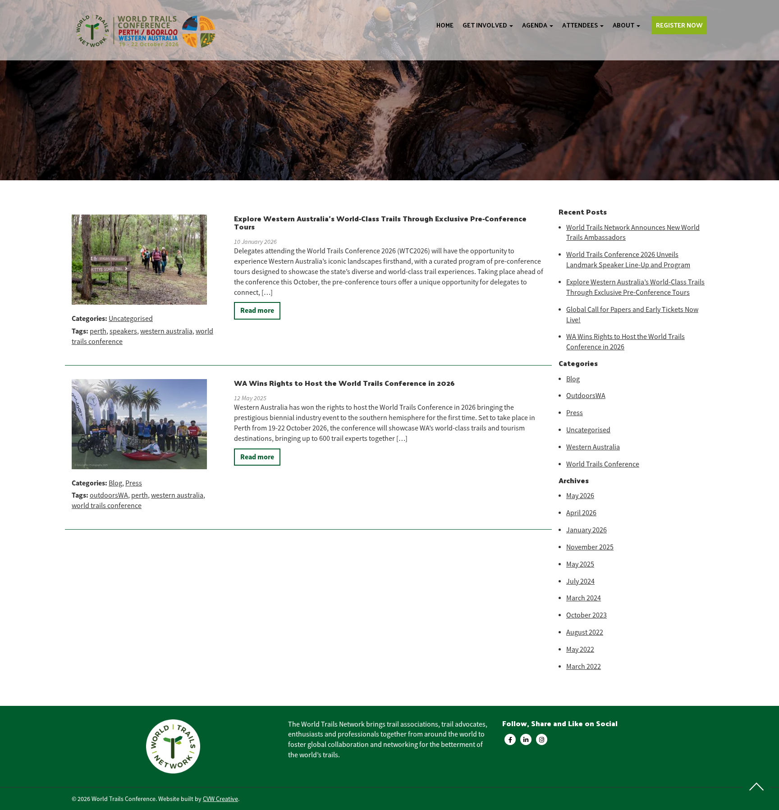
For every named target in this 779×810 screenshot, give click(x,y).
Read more (257, 310)
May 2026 (580, 495)
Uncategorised (131, 318)
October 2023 (586, 615)
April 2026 (581, 512)
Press (133, 483)
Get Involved (486, 25)
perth (98, 331)
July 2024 (580, 581)
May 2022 (580, 649)
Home (445, 25)
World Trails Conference (602, 464)
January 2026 (586, 530)
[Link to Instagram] (541, 739)
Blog (115, 483)
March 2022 (583, 666)
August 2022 (584, 632)
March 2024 (583, 598)
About (624, 25)
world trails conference (107, 505)
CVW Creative (220, 799)
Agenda (535, 25)
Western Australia (593, 447)
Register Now (679, 25)
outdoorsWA (109, 495)
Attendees (580, 25)
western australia (166, 331)
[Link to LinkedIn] (526, 739)
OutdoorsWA (585, 395)
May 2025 (580, 564)
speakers (123, 331)
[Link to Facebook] (510, 739)
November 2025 (590, 547)
